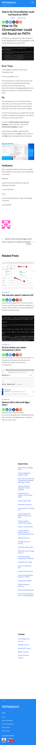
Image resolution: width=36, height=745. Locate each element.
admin (13, 18)
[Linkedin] (6, 22)
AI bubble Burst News (25, 562)
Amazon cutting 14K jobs (24, 567)
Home (4, 717)
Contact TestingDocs (8, 724)
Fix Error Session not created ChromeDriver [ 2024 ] (16, 243)
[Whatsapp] (3, 22)
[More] (20, 22)
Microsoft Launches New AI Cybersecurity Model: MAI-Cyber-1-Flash (26, 480)
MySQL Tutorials (23, 652)
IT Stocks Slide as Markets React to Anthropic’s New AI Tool (26, 532)
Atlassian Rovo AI (23, 538)
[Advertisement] (10, 436)
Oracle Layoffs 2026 (24, 501)
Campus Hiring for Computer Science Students (24, 488)
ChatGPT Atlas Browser (25, 571)
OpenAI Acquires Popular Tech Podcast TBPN (25, 495)
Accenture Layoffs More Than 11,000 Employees (26, 595)
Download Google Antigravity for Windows (26, 557)
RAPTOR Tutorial (23, 645)
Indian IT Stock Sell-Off (25, 527)
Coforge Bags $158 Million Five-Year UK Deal (24, 515)
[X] (13, 22)
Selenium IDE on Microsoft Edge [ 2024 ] (18, 239)
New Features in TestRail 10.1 (26, 509)
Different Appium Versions (23, 585)
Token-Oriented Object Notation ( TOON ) (25, 576)
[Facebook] (10, 22)
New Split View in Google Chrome (26, 552)
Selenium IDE (21, 18)
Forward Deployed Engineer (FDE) (24, 474)
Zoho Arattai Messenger (26, 590)
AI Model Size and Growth (24, 542)
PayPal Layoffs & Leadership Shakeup (24, 522)
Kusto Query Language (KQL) (25, 468)
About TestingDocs (7, 720)
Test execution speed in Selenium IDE (17, 295)
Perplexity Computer (25, 505)
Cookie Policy (6, 731)
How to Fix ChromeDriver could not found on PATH (18, 13)
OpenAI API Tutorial (24, 648)
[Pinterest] (17, 22)
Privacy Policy (6, 727)
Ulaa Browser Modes (25, 581)
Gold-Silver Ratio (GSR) (25, 547)
